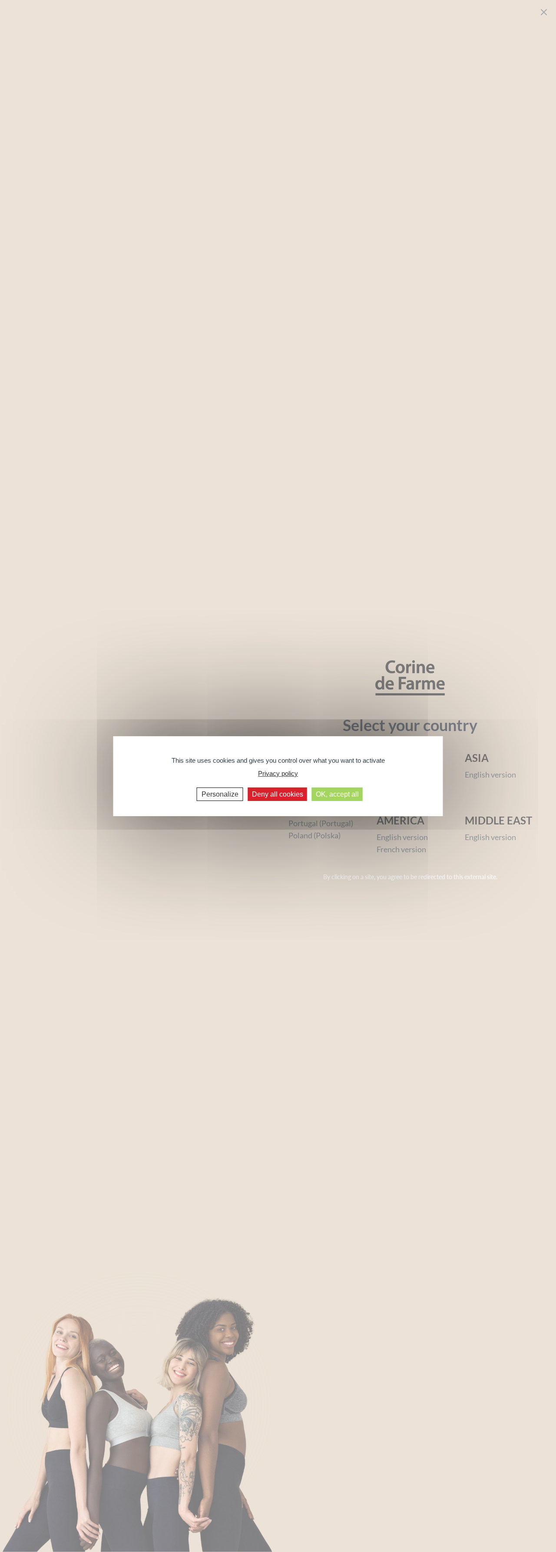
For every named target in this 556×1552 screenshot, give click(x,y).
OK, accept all (337, 794)
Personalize (220, 794)
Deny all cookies (277, 794)
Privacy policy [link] (278, 773)
